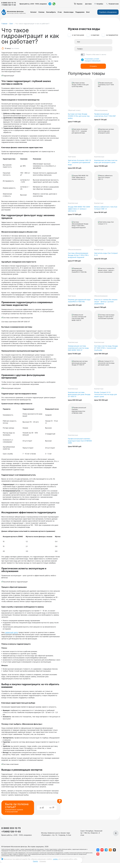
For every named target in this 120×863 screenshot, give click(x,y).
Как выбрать (51, 12)
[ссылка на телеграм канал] (49, 3)
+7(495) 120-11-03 (8, 5)
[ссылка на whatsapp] (54, 3)
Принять (35, 861)
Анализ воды (69, 12)
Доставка (88, 4)
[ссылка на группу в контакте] (97, 849)
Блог (88, 12)
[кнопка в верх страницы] (116, 833)
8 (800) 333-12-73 (8, 3)
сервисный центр (11, 632)
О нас (60, 12)
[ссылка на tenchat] (97, 854)
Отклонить (42, 861)
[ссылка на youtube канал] (102, 849)
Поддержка (79, 12)
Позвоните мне (114, 4)
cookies (55, 859)
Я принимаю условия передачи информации (92, 60)
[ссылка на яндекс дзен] (114, 849)
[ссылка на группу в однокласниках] (110, 849)
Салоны (41, 12)
